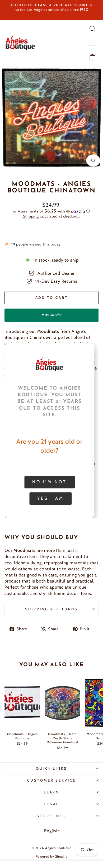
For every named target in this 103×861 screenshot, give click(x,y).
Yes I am (50, 498)
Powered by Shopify (52, 856)
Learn (51, 792)
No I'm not (49, 481)
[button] (51, 211)
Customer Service (51, 780)
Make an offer (51, 317)
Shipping (31, 216)
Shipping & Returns (51, 609)
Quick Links (51, 768)
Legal (51, 804)
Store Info (51, 816)
